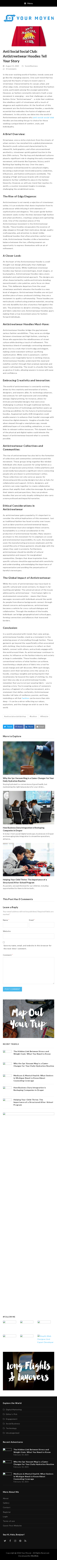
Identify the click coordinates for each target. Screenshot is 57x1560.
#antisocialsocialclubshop (15, 716)
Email (32, 920)
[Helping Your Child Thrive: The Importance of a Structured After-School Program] (28, 859)
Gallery (6, 1503)
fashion (25, 698)
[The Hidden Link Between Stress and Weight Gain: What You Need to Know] (9, 1327)
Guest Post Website (12, 1525)
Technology (11, 1428)
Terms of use (9, 1521)
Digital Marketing (14, 1409)
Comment (8, 955)
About (6, 1498)
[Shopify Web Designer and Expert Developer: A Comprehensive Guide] (46, 1339)
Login (5, 1516)
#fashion (33, 716)
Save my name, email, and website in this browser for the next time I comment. (28, 947)
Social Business (31, 66)
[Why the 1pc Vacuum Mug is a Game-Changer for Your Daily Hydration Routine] (28, 758)
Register (7, 1512)
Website (7, 931)
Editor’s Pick (11, 1414)
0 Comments (11, 69)
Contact (6, 1507)
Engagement (11, 1419)
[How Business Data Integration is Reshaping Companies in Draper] (28, 807)
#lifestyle (44, 716)
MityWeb (35, 1556)
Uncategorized (12, 1433)
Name (6, 920)
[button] (28, 3)
